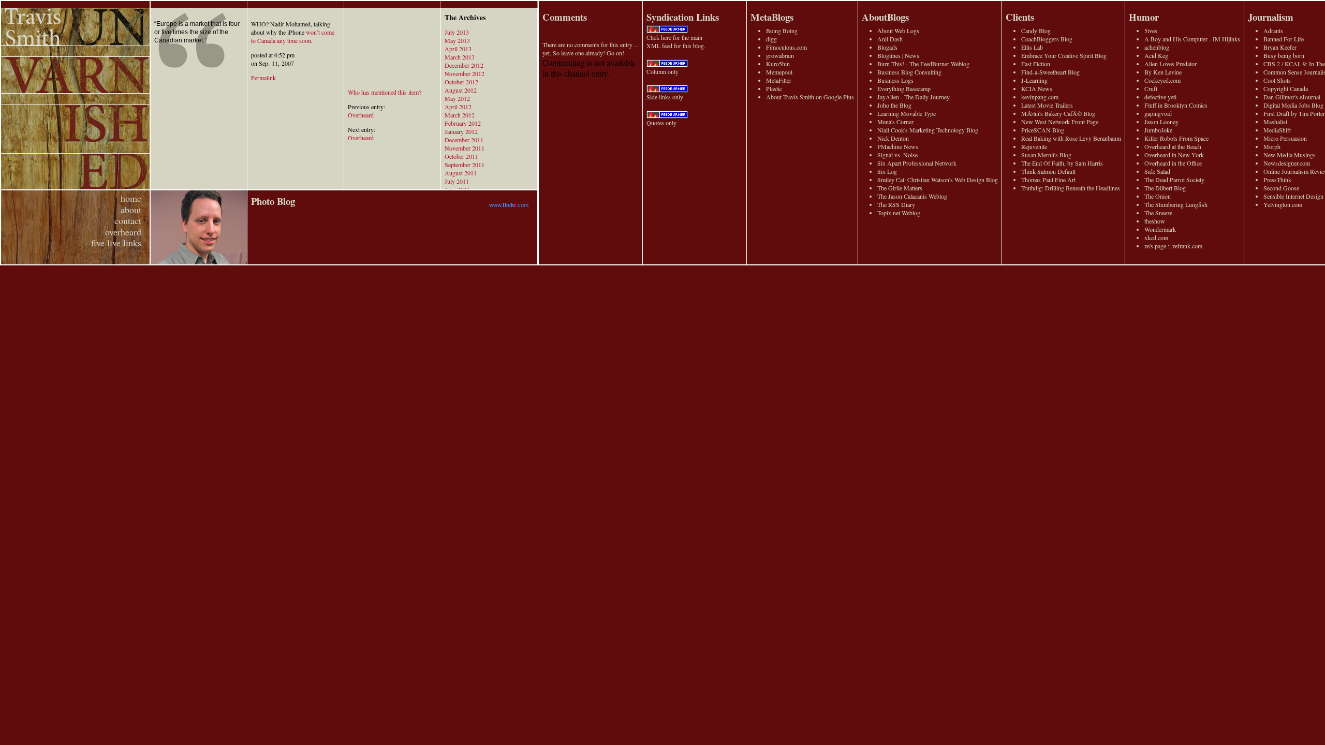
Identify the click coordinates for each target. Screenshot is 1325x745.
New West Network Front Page (1059, 121)
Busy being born (1283, 55)
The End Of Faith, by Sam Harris (1062, 163)
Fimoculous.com (786, 47)
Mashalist (1275, 121)
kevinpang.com (1039, 97)
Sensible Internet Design (1293, 196)
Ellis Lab (1032, 47)
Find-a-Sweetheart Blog (1050, 72)
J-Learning (1034, 80)
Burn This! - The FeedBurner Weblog (923, 63)
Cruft (1150, 88)
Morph (1271, 146)
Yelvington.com (1282, 204)
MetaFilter (778, 80)
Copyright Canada (1285, 88)
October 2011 (461, 156)
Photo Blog (273, 201)
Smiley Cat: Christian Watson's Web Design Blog (937, 179)
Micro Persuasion (1285, 138)
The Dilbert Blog (1165, 188)
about (131, 209)
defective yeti (1160, 97)
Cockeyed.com (1162, 80)
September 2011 (464, 164)
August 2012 (461, 90)
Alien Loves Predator (1170, 63)
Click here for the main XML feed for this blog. (675, 41)
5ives (1150, 30)
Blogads (887, 47)
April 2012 (458, 106)
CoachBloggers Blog (1046, 39)
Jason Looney (1161, 121)
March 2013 (460, 57)
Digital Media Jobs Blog (1293, 105)
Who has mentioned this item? (384, 92)
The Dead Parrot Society (1174, 179)
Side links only (664, 97)
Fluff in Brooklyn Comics (1176, 105)
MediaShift (1277, 130)
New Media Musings (1289, 155)
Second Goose (1281, 188)
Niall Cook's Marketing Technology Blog (927, 130)
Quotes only (661, 122)
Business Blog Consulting (909, 72)
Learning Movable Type (906, 113)
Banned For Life (1283, 39)
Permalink (263, 77)
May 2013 (457, 40)
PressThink (1277, 179)
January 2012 (461, 131)
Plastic (774, 88)
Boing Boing (782, 30)
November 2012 (464, 73)
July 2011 (457, 181)
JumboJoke (1158, 130)
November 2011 (464, 148)
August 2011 (461, 173)
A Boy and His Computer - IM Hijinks (1192, 39)
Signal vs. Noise (897, 155)
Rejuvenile (1034, 146)
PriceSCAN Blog (1042, 130)
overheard (123, 232)
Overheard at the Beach (1172, 146)
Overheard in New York (1174, 155)
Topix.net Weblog (898, 212)
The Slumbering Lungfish (1176, 204)
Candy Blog (1036, 30)
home (131, 198)
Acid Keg (1156, 55)
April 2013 (458, 48)
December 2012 (464, 65)
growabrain (780, 55)
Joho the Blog (894, 105)
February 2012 (463, 123)
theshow (1154, 221)
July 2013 (457, 32)
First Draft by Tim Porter (1294, 113)
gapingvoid (1158, 113)
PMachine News (897, 146)
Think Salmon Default (1048, 171)
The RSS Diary (896, 204)
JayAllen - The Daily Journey (913, 97)
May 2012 (457, 98)
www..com (508, 205)
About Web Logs (898, 30)
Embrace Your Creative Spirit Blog (1064, 55)
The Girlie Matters (899, 188)
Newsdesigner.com (1286, 163)
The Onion (1157, 196)
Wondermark (1160, 229)
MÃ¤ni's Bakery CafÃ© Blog (1058, 113)
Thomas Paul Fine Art (1048, 179)
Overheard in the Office (1173, 163)
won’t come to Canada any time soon (292, 36)
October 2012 (461, 82)
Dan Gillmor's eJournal (1291, 97)
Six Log (887, 171)
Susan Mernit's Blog (1046, 155)
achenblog (1156, 47)
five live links (116, 242)
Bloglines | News (898, 55)
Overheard (361, 115)
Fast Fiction (1035, 63)
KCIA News (1036, 88)
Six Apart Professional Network (916, 163)
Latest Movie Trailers (1047, 105)
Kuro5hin (778, 63)
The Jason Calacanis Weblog (912, 196)
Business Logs (895, 80)
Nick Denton (893, 138)
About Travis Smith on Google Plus (810, 97)
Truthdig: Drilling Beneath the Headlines (1070, 188)
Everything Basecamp (904, 88)
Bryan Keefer (1280, 47)
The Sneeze (1158, 212)
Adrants (1273, 30)
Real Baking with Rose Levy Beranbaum (1071, 138)
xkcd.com (1156, 237)
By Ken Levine (1163, 72)
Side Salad (1157, 171)
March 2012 (460, 115)
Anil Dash (890, 39)
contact (127, 220)
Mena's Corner (895, 121)
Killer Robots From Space (1176, 138)
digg (771, 39)
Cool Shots (1277, 80)
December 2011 (464, 140)
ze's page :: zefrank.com (1173, 246)
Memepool (779, 72)
